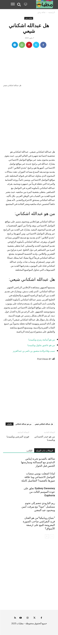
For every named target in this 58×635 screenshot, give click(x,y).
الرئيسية (51, 12)
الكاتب (29, 450)
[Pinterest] (29, 45)
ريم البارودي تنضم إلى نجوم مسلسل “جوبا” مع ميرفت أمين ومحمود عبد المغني (38, 507)
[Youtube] (20, 618)
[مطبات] (41, 4)
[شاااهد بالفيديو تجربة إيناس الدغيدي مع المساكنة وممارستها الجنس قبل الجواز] (47, 462)
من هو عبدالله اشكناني (23, 424)
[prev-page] (52, 536)
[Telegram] (15, 45)
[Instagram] (27, 618)
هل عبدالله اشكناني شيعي (44, 424)
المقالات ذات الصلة (44, 450)
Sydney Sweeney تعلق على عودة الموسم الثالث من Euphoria (39, 492)
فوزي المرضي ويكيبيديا (18, 436)
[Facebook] (43, 45)
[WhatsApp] (22, 45)
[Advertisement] (29, 120)
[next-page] (47, 536)
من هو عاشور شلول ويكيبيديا (41, 345)
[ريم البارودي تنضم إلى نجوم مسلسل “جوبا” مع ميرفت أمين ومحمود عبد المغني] (47, 506)
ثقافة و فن (41, 12)
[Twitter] (36, 45)
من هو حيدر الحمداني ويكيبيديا (44, 438)
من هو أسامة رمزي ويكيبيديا (41, 339)
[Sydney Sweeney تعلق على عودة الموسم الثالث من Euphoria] (47, 492)
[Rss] (15, 618)
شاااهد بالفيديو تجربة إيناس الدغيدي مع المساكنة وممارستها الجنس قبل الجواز (38, 462)
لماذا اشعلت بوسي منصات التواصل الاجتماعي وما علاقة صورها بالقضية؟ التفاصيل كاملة (38, 477)
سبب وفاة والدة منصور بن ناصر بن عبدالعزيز (34, 351)
